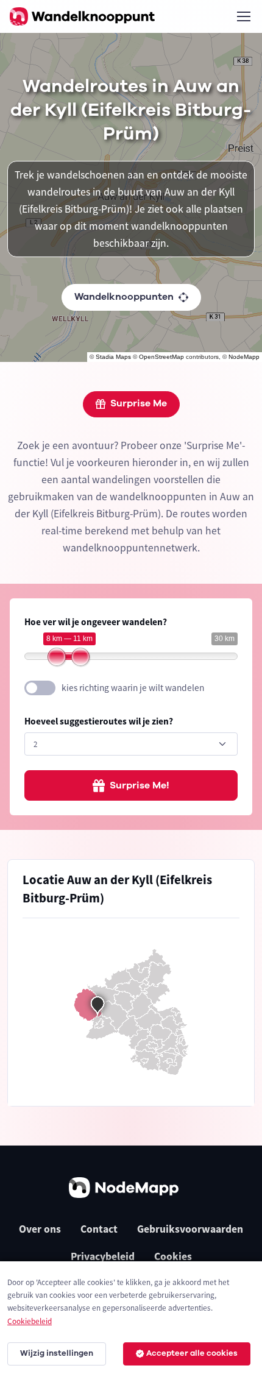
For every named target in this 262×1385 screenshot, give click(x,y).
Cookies (173, 1256)
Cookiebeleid (29, 1321)
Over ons (40, 1229)
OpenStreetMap (161, 356)
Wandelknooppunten (124, 296)
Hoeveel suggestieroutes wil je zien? (98, 721)
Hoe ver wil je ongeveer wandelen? (95, 622)
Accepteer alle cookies (192, 1353)
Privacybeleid (103, 1256)
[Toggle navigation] (243, 16)
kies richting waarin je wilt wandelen (133, 687)
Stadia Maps (113, 356)
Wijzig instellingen (56, 1353)
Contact (99, 1229)
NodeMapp (244, 356)
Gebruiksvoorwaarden (190, 1229)
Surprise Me (138, 403)
